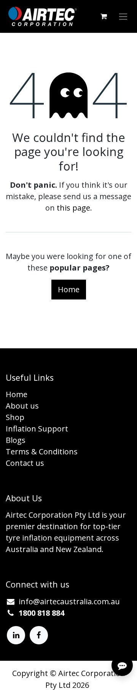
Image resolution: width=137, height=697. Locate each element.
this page (73, 208)
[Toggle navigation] (123, 16)
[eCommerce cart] (103, 16)
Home (69, 289)
